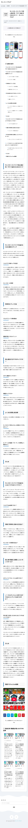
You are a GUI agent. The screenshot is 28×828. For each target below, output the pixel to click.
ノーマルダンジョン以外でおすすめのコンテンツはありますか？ (13, 144)
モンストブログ (6, 2)
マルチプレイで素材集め (13, 86)
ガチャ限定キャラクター (13, 96)
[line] (15, 715)
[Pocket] (19, 715)
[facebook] (4, 715)
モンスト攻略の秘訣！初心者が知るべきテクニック (20, 774)
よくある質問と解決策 (11, 103)
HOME (3, 6)
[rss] (16, 817)
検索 (14, 807)
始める (5, 22)
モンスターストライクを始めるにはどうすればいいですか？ (13, 120)
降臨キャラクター (11, 99)
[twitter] (8, 715)
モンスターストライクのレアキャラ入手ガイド (8, 746)
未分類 (12, 734)
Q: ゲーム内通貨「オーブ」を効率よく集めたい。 (15, 111)
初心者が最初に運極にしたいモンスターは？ (13, 135)
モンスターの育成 (11, 79)
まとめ (7, 116)
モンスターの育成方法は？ (13, 130)
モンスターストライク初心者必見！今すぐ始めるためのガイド (13, 68)
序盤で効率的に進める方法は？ (13, 128)
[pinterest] (23, 715)
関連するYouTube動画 (11, 156)
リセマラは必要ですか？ (13, 123)
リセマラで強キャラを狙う (13, 76)
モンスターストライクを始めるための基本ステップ (13, 72)
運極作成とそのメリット (13, 89)
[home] (12, 817)
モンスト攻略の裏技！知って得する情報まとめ (20, 746)
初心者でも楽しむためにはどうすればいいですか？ (14, 149)
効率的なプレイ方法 (10, 84)
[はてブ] (12, 715)
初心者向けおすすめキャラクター (13, 93)
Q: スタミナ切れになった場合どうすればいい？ (15, 107)
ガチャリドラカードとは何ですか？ (15, 139)
